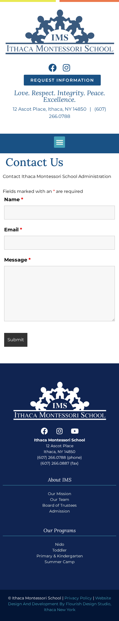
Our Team (59, 499)
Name (13, 199)
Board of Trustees (59, 505)
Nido (59, 544)
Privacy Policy (78, 598)
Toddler (59, 550)
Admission (59, 511)
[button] (59, 142)
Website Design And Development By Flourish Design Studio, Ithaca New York (59, 604)
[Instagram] (66, 68)
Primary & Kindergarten (60, 555)
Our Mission (59, 493)
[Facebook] (52, 68)
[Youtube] (74, 431)
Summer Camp (59, 561)
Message (17, 260)
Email (13, 229)
